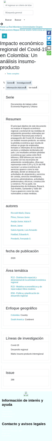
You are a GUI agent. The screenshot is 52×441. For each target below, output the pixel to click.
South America (17, 319)
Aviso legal (6, 433)
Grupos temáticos (8, 414)
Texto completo (13, 74)
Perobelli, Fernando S (21, 239)
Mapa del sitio (7, 428)
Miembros (17, 27)
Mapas (16, 30)
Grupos (39, 27)
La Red (9, 27)
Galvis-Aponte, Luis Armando (24, 230)
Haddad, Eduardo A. (20, 234)
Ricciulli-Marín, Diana (20, 213)
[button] (49, 33)
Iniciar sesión (26, 30)
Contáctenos (6, 436)
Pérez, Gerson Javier (20, 217)
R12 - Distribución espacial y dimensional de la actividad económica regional (28, 279)
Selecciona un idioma (42, 30)
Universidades (28, 27)
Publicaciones (6, 30)
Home (2, 27)
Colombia (15, 315)
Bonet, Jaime (17, 226)
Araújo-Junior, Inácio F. (21, 221)
